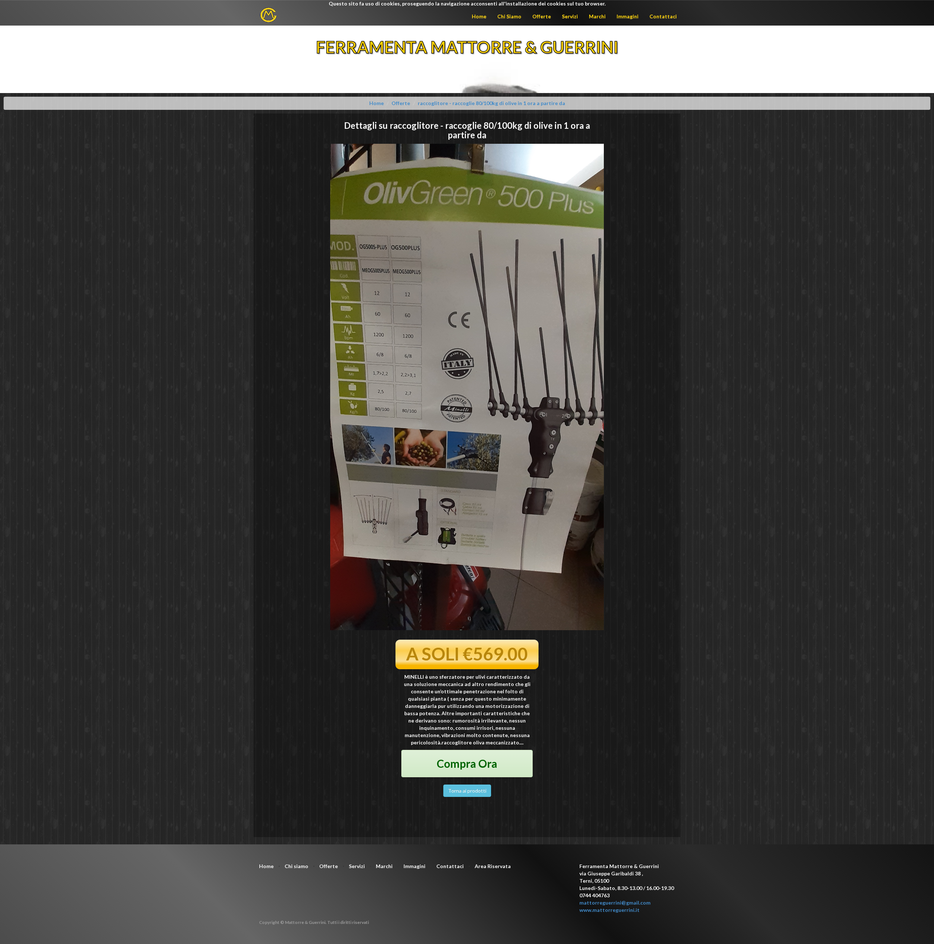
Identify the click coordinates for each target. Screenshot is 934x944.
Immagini (627, 16)
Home (479, 16)
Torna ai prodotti (467, 790)
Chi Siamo (509, 16)
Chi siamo (296, 866)
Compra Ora (467, 763)
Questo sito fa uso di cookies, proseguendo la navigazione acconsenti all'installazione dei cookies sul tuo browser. (467, 3)
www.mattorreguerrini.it (609, 910)
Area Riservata (493, 866)
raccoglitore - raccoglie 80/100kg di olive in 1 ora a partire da (491, 103)
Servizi (570, 16)
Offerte (541, 16)
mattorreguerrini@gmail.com (615, 902)
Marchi (597, 16)
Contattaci (663, 16)
